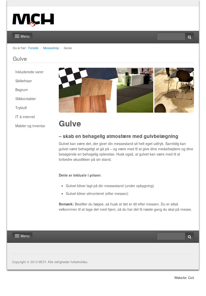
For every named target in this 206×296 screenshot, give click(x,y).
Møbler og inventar (30, 125)
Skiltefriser (23, 80)
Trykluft (21, 107)
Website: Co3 (184, 277)
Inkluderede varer (29, 71)
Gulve (68, 48)
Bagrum (21, 89)
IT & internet (25, 116)
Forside (33, 48)
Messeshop (51, 48)
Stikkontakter (25, 98)
